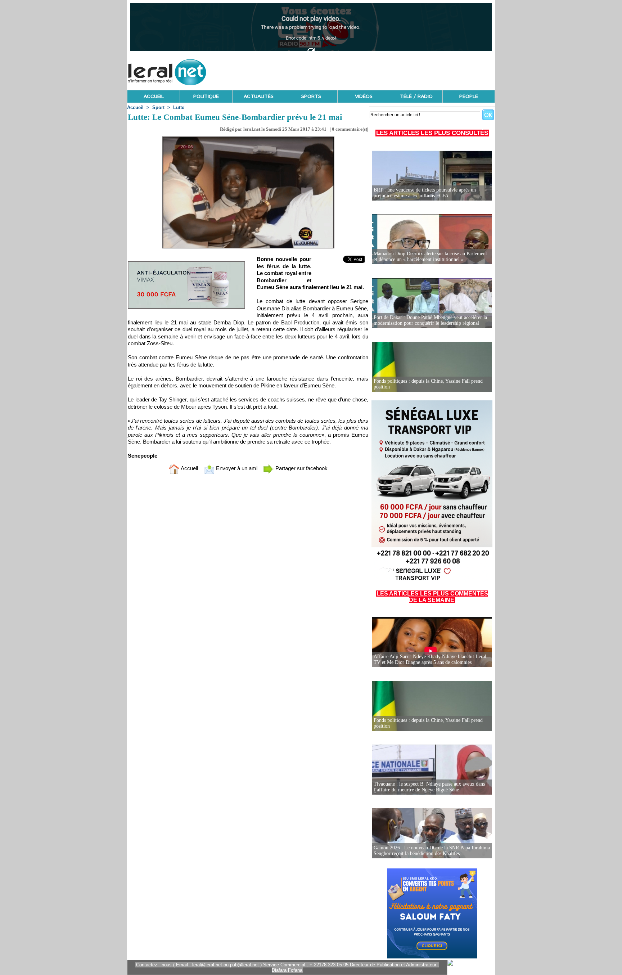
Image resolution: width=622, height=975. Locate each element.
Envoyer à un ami (236, 468)
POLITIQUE (206, 96)
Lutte (178, 107)
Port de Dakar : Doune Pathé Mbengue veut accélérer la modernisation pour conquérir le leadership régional (430, 320)
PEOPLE (468, 96)
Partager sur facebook (301, 468)
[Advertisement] (364, 70)
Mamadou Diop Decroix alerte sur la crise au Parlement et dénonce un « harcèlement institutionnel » (430, 256)
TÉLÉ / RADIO (416, 96)
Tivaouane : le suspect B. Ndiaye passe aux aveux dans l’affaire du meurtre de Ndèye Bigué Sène (429, 786)
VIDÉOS (364, 96)
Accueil (135, 107)
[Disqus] (248, 575)
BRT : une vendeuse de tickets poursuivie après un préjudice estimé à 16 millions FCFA (425, 192)
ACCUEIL (154, 96)
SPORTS (311, 96)
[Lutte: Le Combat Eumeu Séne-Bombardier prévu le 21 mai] (248, 138)
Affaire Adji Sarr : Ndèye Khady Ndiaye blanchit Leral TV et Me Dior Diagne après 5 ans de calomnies (430, 659)
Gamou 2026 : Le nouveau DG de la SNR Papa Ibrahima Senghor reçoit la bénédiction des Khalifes (432, 850)
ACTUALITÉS (259, 96)
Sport (158, 107)
